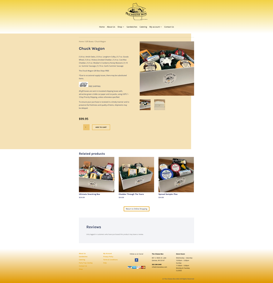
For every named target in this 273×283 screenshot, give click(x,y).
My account (154, 27)
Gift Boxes (89, 41)
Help (105, 263)
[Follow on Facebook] (136, 260)
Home (102, 27)
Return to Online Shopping (136, 209)
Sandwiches (132, 27)
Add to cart (101, 127)
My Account (107, 253)
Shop (120, 27)
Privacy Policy (108, 257)
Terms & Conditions (110, 260)
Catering (143, 27)
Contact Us (169, 27)
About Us (111, 27)
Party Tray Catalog (85, 263)
